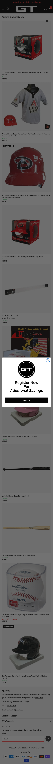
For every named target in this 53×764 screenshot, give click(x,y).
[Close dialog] (48, 360)
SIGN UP (27, 400)
